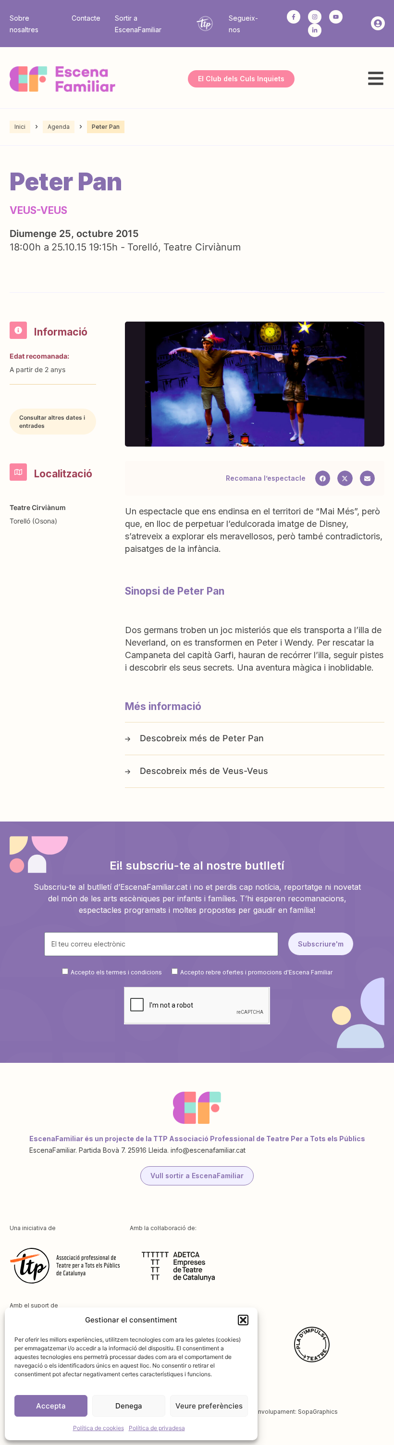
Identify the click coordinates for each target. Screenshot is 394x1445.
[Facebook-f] (293, 17)
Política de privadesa (157, 1428)
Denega (128, 1405)
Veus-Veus (245, 771)
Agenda (59, 126)
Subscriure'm (321, 944)
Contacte (86, 18)
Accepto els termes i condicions (116, 971)
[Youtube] (336, 17)
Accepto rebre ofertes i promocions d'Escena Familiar (256, 971)
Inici (19, 126)
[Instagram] (314, 17)
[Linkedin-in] (314, 30)
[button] (243, 1320)
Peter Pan (243, 738)
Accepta (51, 1405)
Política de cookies (98, 1428)
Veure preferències (209, 1405)
